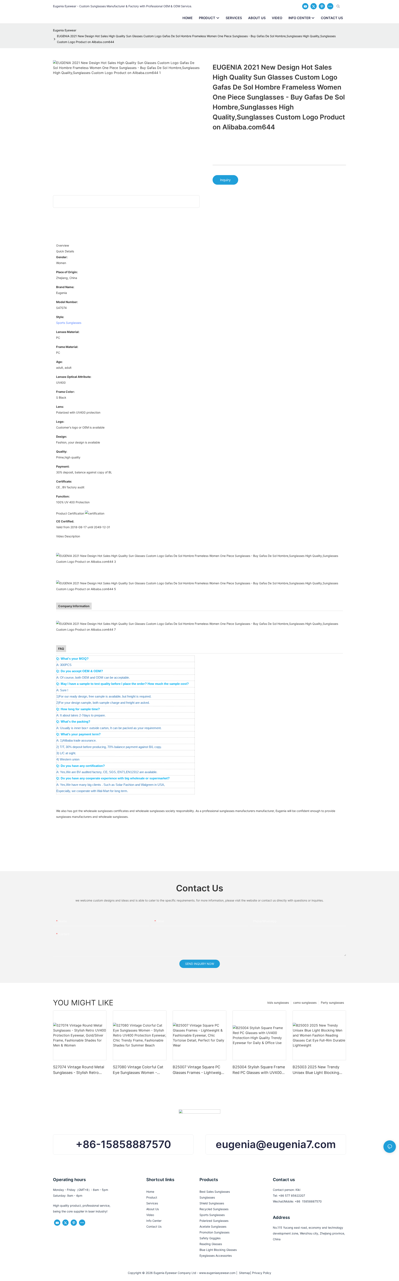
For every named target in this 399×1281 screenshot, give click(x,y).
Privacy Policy (261, 1273)
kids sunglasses (278, 1002)
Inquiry (225, 180)
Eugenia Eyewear (64, 30)
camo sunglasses (304, 1002)
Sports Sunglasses (68, 322)
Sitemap (243, 1273)
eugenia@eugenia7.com (276, 1144)
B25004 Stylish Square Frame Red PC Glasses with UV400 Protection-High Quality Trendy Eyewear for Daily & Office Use (259, 1070)
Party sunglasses (332, 1002)
